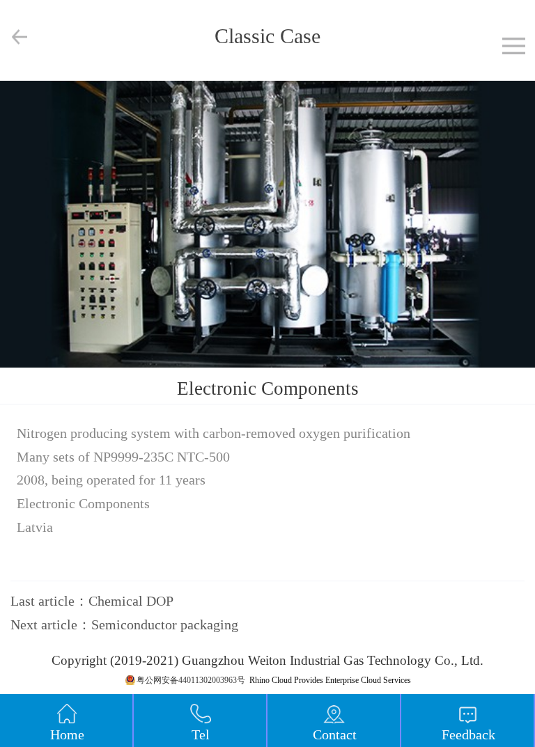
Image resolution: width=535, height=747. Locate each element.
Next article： (124, 624)
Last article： (91, 600)
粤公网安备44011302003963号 (191, 680)
